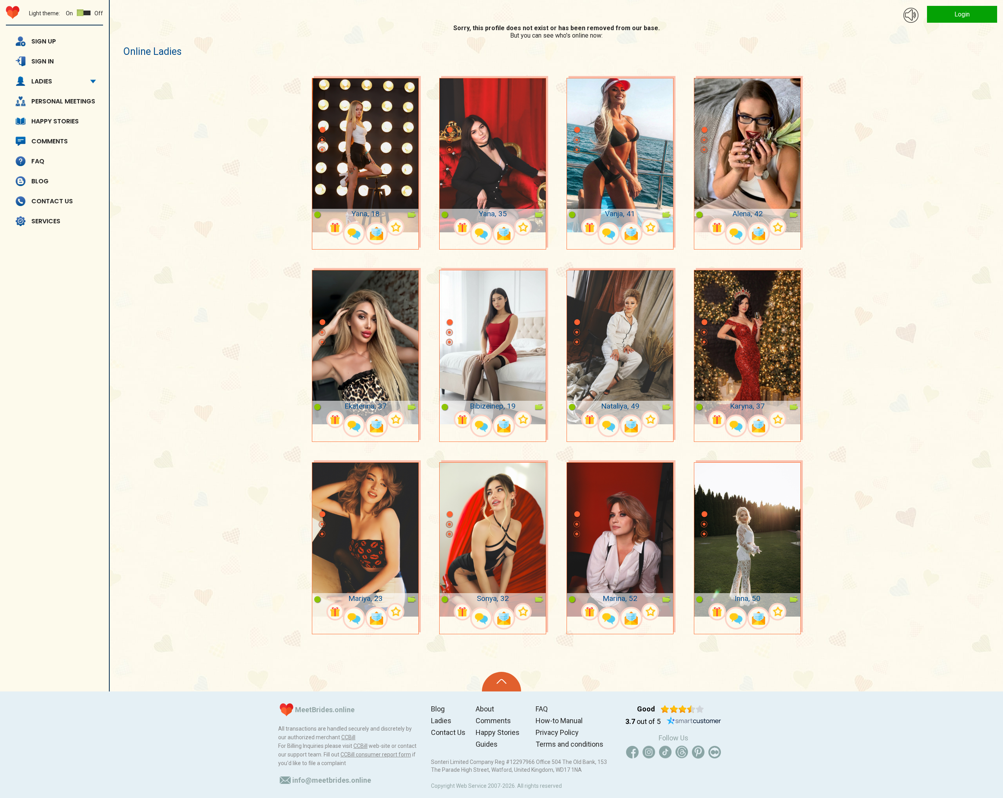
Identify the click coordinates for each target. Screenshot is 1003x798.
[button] (322, 118)
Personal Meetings (63, 101)
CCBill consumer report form (375, 754)
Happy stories (55, 121)
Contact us (52, 201)
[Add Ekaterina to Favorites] (395, 419)
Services (45, 221)
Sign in (42, 61)
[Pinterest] (698, 752)
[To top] (501, 681)
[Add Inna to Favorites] (777, 612)
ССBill (348, 737)
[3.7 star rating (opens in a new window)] (682, 709)
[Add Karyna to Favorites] (777, 419)
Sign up (43, 41)
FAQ (37, 161)
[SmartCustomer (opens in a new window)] (693, 721)
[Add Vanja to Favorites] (650, 227)
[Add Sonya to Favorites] (523, 612)
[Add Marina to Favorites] (650, 612)
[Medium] (714, 752)
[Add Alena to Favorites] (777, 227)
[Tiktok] (665, 752)
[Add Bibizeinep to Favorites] (523, 419)
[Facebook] (632, 752)
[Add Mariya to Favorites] (395, 612)
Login (962, 14)
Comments (49, 141)
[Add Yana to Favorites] (395, 227)
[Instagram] (649, 752)
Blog (40, 181)
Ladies (41, 81)
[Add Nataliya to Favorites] (650, 419)
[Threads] (681, 752)
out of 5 (643, 721)
